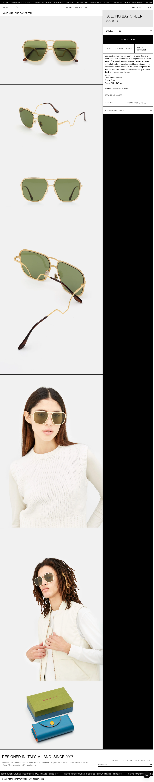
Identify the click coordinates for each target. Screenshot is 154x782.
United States (75, 762)
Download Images (112, 95)
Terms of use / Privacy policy (15, 765)
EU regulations (35, 765)
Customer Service (32, 762)
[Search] (16, 7)
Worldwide (62, 762)
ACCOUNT (137, 7)
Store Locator (17, 762)
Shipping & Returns (112, 110)
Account (5, 762)
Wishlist (45, 762)
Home (5, 13)
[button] (149, 7)
